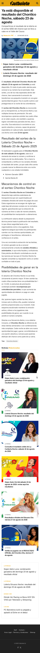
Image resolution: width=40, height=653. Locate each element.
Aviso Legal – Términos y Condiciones (16, 632)
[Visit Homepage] (20, 3)
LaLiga (6, 606)
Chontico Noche (12, 341)
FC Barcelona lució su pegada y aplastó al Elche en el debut (17, 611)
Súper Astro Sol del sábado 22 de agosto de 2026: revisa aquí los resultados (18, 484)
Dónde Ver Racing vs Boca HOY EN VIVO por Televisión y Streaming (19, 598)
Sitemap (32, 632)
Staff (15, 630)
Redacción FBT (9, 35)
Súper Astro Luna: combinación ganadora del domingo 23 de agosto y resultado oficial (20, 67)
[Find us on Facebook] (17, 647)
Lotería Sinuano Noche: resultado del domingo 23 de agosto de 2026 (20, 74)
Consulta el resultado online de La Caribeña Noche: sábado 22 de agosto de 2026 (20, 448)
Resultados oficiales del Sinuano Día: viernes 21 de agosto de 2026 (19, 518)
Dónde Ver (8, 594)
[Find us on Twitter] (20, 647)
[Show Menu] (3, 3)
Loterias (8, 375)
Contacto (21, 630)
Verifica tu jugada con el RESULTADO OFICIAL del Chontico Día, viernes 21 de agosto (19, 552)
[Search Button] (37, 3)
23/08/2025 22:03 (22, 35)
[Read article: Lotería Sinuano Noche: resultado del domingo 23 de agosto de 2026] (20, 401)
